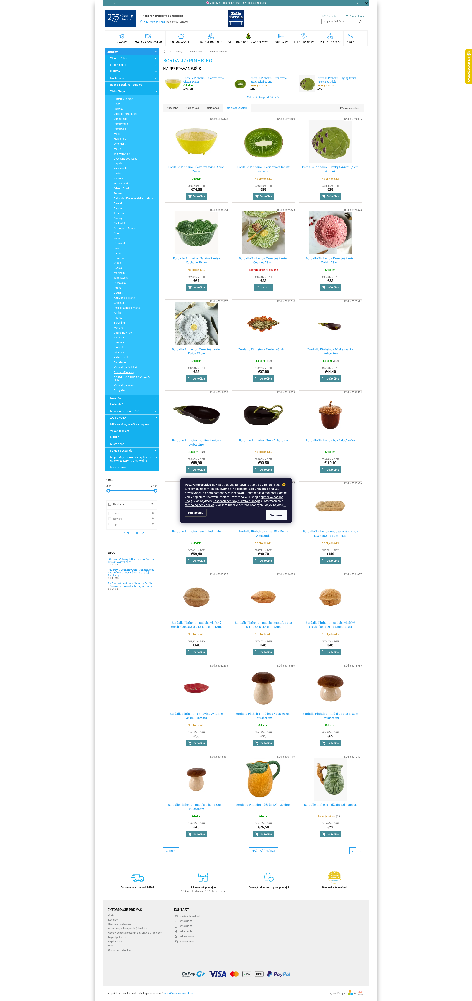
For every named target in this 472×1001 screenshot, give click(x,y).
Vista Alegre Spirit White (127, 367)
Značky (112, 52)
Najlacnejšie (192, 107)
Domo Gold (120, 128)
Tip (133, 524)
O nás (111, 915)
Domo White (121, 123)
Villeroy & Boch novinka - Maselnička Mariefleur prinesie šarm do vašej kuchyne (131, 572)
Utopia (117, 262)
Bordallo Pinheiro (124, 372)
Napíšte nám (115, 941)
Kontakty (113, 919)
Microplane (117, 444)
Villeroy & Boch (119, 58)
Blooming (119, 322)
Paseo (117, 287)
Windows (119, 352)
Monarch (119, 327)
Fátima (118, 267)
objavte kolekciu (257, 2)
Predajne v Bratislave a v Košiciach (162, 15)
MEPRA (114, 437)
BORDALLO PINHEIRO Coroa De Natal (132, 379)
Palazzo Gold (121, 357)
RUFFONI (115, 71)
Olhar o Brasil (121, 188)
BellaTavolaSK (187, 936)
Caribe (117, 173)
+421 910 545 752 (166, 21)
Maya (117, 133)
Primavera (120, 282)
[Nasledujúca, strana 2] (352, 850)
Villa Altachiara (119, 431)
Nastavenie (195, 512)
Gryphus (119, 302)
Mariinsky (119, 272)
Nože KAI (116, 398)
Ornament (120, 143)
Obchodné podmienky (119, 924)
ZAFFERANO (118, 417)
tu (285, 505)
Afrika (117, 312)
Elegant (118, 292)
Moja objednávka (117, 937)
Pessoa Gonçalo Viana (127, 307)
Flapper (118, 208)
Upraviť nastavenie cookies (178, 993)
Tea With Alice (122, 153)
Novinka (133, 518)
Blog (110, 945)
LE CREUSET (118, 65)
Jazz (116, 248)
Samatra (119, 337)
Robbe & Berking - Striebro (126, 84)
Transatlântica (122, 183)
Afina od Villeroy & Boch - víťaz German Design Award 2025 (132, 560)
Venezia (118, 178)
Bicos (117, 104)
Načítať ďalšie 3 (263, 850)
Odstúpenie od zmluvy (119, 950)
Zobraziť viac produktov (261, 97)
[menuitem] (122, 38)
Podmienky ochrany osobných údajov (127, 928)
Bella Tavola (186, 931)
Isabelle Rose (118, 467)
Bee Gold (119, 347)
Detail (265, 287)
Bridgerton (120, 390)
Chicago (118, 218)
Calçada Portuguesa (125, 113)
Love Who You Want (125, 158)
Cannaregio (120, 118)
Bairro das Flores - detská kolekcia (133, 198)
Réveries (119, 258)
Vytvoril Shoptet (338, 993)
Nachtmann (117, 78)
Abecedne (172, 107)
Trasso (118, 193)
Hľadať (360, 21)
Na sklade (133, 504)
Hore (172, 850)
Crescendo (120, 342)
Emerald (118, 203)
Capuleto (119, 163)
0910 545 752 (187, 921)
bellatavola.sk (187, 941)
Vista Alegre (117, 91)
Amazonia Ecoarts (124, 297)
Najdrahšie (213, 107)
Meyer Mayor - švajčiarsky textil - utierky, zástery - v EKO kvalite (130, 459)
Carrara (118, 109)
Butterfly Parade (123, 99)
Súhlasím (276, 515)
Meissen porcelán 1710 (124, 411)
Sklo (116, 233)
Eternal (118, 253)
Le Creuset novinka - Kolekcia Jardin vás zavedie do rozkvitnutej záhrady (130, 585)
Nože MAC (117, 404)
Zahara (118, 238)
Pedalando (120, 243)
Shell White (120, 223)
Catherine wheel (123, 332)
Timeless (119, 213)
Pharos (118, 317)
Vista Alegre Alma (124, 385)
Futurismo (120, 362)
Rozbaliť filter (130, 533)
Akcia (133, 513)
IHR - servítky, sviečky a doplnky (129, 424)
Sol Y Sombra (121, 168)
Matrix (117, 148)
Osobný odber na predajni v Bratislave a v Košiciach (135, 932)
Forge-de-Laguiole (121, 450)
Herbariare (120, 138)
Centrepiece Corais (124, 228)
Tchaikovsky (121, 277)
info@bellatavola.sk (190, 916)
